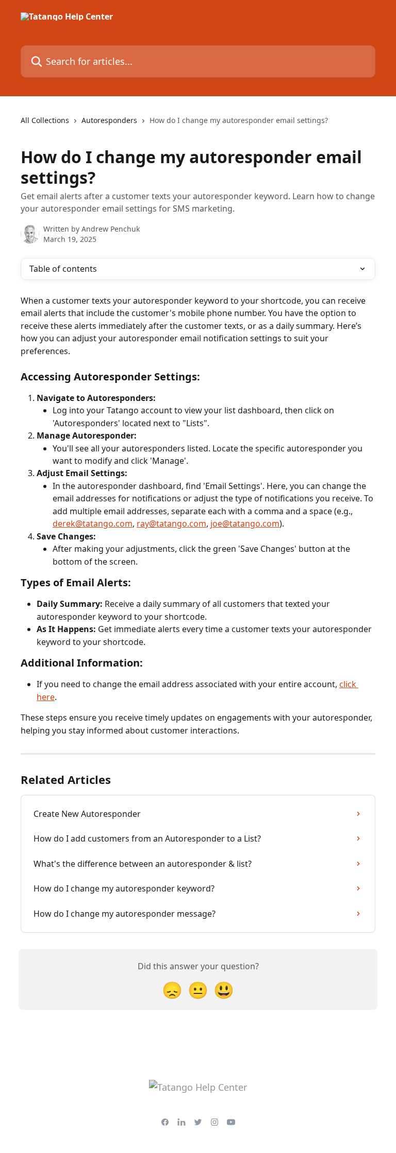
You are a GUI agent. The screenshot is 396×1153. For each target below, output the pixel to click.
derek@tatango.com (93, 523)
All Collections (45, 120)
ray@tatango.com (171, 523)
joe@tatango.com (244, 523)
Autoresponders (109, 120)
